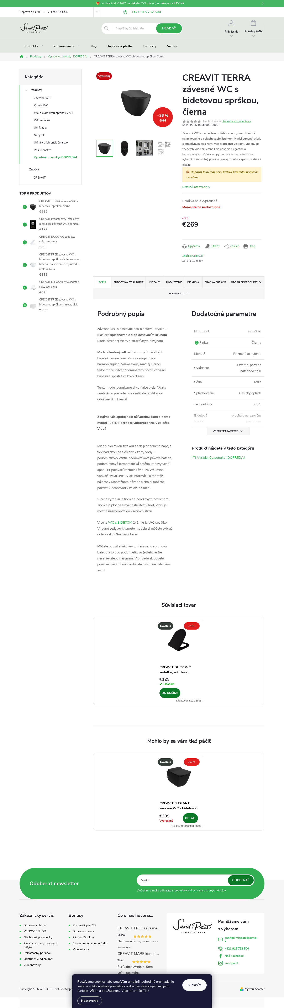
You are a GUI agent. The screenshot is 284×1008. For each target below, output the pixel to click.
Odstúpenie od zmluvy (38, 959)
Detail (190, 818)
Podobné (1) (177, 293)
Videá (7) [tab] (155, 282)
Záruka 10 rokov (83, 937)
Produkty (36, 90)
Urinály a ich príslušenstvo (51, 143)
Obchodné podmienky (38, 937)
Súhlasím (194, 985)
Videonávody (32, 965)
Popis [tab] (102, 282)
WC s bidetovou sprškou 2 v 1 (53, 113)
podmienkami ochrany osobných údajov (200, 890)
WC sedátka (42, 120)
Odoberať (240, 880)
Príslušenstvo (42, 150)
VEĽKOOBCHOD (58, 12)
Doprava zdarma (83, 931)
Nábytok (39, 135)
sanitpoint (231, 963)
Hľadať (169, 28)
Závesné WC (42, 98)
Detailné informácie (194, 187)
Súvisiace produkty (244, 282)
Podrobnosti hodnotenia (236, 121)
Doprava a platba (30, 12)
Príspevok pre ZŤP (84, 925)
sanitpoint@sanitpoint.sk (241, 939)
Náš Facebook (234, 956)
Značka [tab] (215, 282)
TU (146, 991)
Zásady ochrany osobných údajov (41, 945)
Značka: (193, 256)
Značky (34, 169)
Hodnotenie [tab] (174, 282)
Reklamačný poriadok (37, 953)
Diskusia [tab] (193, 282)
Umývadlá (40, 128)
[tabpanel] (178, 661)
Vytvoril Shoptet (254, 989)
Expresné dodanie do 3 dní (90, 943)
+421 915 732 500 (237, 949)
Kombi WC (41, 105)
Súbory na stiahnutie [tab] (128, 282)
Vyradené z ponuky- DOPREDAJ (55, 157)
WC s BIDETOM (120, 522)
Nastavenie (89, 1000)
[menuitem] (34, 46)
